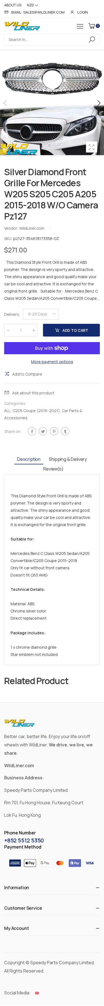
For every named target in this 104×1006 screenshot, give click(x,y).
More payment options (52, 361)
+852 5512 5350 (24, 840)
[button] (98, 103)
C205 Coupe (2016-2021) (36, 410)
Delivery (12, 314)
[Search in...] (93, 39)
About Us (12, 4)
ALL (7, 410)
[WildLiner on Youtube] (37, 993)
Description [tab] (28, 459)
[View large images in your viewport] (91, 146)
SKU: (8, 238)
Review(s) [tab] (53, 469)
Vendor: (11, 228)
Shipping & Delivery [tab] (68, 459)
